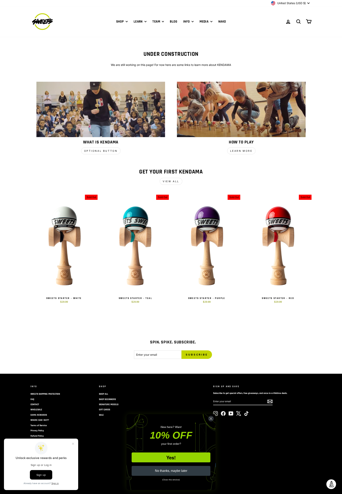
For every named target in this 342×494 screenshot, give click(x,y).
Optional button (101, 150)
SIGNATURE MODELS (108, 404)
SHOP (120, 21)
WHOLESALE (36, 409)
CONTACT (34, 404)
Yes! (171, 457)
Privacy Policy (37, 430)
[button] (331, 484)
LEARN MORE (241, 150)
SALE (101, 414)
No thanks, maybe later (171, 470)
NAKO (222, 21)
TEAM (156, 21)
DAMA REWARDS (38, 414)
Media (204, 21)
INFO (187, 21)
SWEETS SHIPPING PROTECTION (45, 394)
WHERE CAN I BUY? (39, 420)
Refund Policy (37, 435)
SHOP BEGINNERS (107, 399)
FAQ (32, 399)
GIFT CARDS (104, 409)
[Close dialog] (211, 419)
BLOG (173, 21)
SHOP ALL (103, 394)
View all (171, 181)
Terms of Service (38, 425)
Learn (139, 21)
